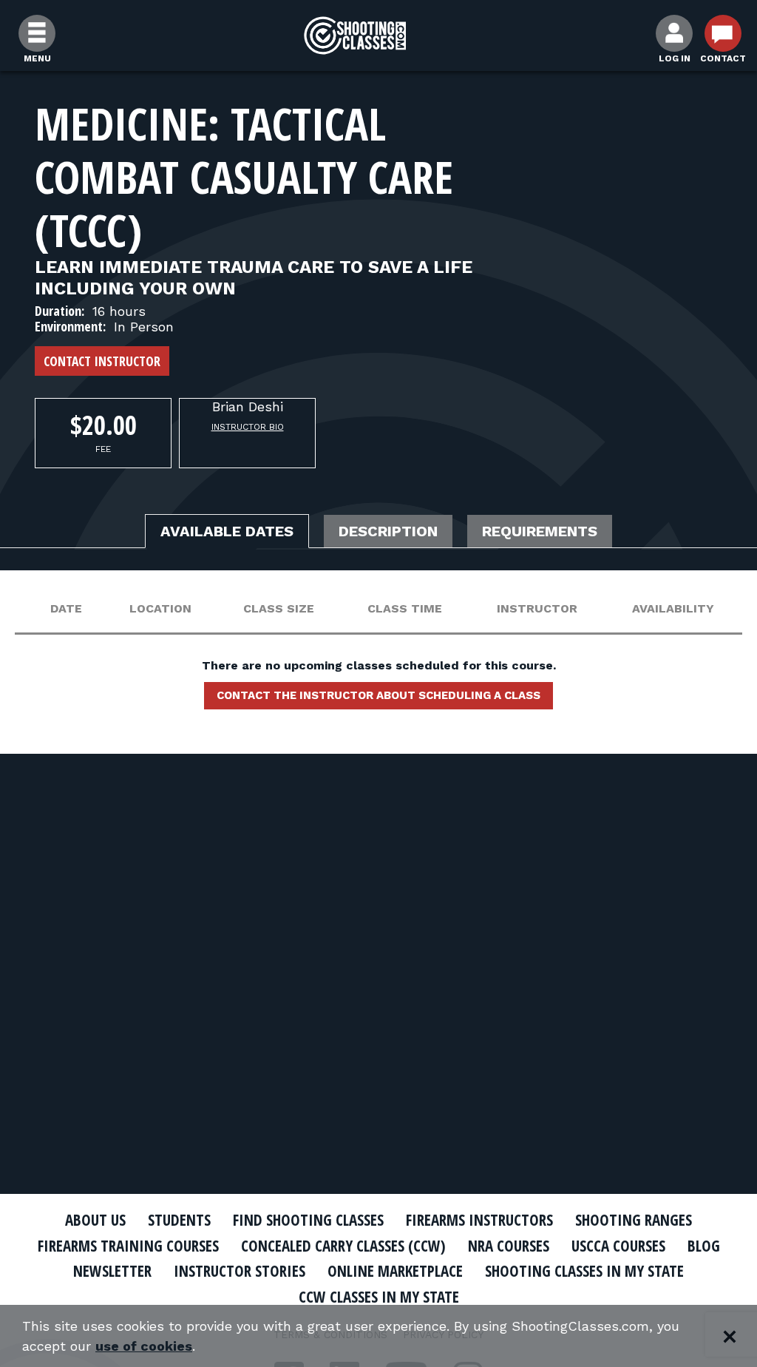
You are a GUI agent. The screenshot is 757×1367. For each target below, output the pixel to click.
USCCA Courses (618, 1245)
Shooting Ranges (633, 1219)
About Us (95, 1219)
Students (179, 1219)
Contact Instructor (102, 361)
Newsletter (112, 1270)
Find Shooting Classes (308, 1219)
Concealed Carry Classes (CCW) (343, 1245)
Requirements (539, 531)
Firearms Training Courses (128, 1245)
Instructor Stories (239, 1270)
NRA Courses (508, 1245)
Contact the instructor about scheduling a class (378, 695)
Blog (704, 1245)
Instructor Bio (247, 427)
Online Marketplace (395, 1270)
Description (388, 531)
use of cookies (143, 1346)
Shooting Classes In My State (584, 1270)
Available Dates (226, 531)
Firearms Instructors (479, 1219)
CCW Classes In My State (379, 1296)
